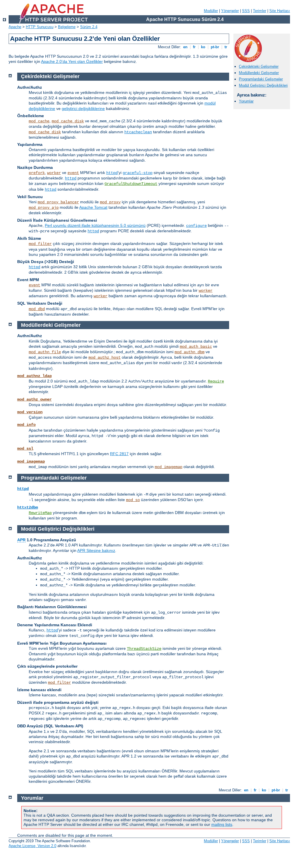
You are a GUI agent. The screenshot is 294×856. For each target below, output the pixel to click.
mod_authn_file (45, 352)
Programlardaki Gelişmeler (261, 79)
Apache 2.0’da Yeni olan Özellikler (72, 61)
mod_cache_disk (68, 121)
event (73, 173)
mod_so (133, 500)
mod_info (26, 424)
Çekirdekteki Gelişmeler (258, 66)
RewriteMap (40, 513)
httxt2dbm (27, 507)
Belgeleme (67, 27)
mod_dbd (37, 309)
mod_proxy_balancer (58, 202)
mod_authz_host (104, 357)
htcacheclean (138, 132)
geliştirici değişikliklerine (83, 108)
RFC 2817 (119, 453)
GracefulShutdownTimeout (131, 183)
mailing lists (221, 824)
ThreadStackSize (144, 648)
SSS (246, 11)
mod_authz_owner (34, 399)
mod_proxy (110, 202)
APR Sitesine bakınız (96, 550)
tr (225, 47)
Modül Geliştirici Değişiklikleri (263, 85)
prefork (37, 173)
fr (194, 47)
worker (54, 173)
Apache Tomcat (93, 207)
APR (21, 540)
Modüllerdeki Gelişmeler (259, 73)
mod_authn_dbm (189, 352)
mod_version (29, 412)
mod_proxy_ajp (44, 207)
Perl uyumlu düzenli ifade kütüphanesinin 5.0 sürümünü (95, 225)
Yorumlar (246, 101)
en (185, 47)
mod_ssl (25, 448)
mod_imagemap (31, 461)
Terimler (259, 11)
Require (216, 381)
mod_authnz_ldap (34, 376)
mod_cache (39, 121)
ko (203, 47)
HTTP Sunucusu (39, 27)
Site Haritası (279, 11)
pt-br (215, 47)
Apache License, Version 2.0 (32, 846)
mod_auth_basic (196, 346)
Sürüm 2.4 (88, 27)
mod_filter (40, 243)
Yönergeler (230, 11)
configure (196, 225)
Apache (15, 27)
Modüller (211, 11)
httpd (112, 173)
